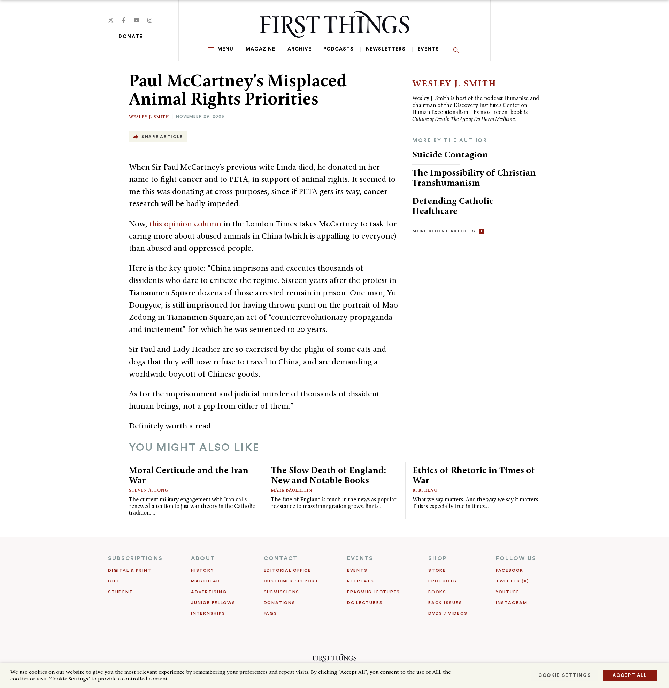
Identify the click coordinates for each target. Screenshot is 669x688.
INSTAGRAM (512, 603)
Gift (114, 581)
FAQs (270, 613)
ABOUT (203, 558)
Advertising (208, 592)
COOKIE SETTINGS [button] (564, 675)
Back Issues (445, 603)
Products (442, 581)
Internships (208, 613)
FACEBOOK (509, 570)
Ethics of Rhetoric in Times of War (474, 475)
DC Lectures (365, 603)
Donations (279, 603)
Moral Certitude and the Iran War (188, 475)
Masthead (205, 581)
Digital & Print (130, 570)
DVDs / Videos (448, 613)
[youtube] (136, 20)
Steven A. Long (148, 490)
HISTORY (202, 570)
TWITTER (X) (512, 581)
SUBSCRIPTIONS (135, 558)
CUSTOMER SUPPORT (291, 581)
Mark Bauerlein (291, 490)
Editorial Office (287, 570)
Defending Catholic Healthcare (452, 205)
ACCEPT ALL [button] (630, 675)
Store (437, 570)
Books (437, 592)
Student (120, 592)
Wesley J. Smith (149, 116)
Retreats (360, 581)
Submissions (281, 592)
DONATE (130, 36)
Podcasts (338, 49)
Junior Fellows (213, 603)
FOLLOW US (516, 558)
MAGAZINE (260, 49)
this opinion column (185, 224)
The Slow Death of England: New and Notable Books (328, 475)
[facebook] (123, 20)
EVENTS (360, 558)
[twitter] (111, 20)
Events (428, 49)
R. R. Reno (425, 490)
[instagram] (150, 20)
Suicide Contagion (450, 154)
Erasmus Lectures (373, 592)
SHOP (437, 558)
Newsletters (386, 49)
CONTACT (281, 558)
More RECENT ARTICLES (443, 231)
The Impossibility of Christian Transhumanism (474, 177)
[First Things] (334, 24)
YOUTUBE (507, 592)
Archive (299, 49)
